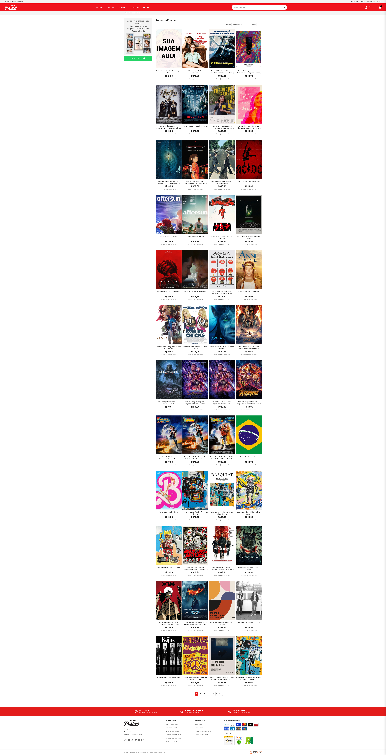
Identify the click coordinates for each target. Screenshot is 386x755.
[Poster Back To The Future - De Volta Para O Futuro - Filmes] (169, 434)
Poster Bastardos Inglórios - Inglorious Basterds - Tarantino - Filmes (195, 568)
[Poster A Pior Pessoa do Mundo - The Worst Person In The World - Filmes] (222, 104)
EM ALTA (99, 7)
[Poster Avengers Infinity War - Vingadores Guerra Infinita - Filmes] (249, 379)
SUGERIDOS (134, 7)
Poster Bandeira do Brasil (248, 457)
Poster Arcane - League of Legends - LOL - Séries (168, 348)
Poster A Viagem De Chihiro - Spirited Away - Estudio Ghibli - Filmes (168, 182)
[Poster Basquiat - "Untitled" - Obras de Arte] (195, 490)
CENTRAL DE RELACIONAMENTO (15, 1)
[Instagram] (125, 740)
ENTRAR (379, 1)
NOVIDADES (146, 7)
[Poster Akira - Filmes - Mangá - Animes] (222, 214)
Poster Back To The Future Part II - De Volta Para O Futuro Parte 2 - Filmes (222, 458)
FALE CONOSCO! (137, 58)
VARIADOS (122, 7)
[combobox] (259, 7)
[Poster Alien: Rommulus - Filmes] (169, 269)
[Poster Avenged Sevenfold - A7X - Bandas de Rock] (169, 379)
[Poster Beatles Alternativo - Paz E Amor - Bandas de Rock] (195, 655)
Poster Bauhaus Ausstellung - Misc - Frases (222, 623)
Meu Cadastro (199, 724)
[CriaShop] (256, 752)
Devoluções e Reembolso (173, 738)
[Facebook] (129, 740)
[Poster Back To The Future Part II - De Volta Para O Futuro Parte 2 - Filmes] (222, 434)
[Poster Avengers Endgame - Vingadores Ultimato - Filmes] (195, 379)
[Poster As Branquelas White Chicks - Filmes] (195, 324)
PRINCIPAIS (110, 7)
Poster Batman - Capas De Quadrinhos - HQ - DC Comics (168, 623)
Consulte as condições (192, 712)
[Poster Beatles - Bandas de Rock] (249, 600)
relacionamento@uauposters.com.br (140, 732)
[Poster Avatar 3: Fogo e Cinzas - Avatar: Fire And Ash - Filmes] (249, 324)
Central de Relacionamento (203, 731)
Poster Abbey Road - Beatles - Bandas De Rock (222, 182)
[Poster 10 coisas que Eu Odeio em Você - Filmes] (195, 48)
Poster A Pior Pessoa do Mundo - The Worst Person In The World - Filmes (222, 127)
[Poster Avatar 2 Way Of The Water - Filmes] (222, 324)
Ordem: (228, 24)
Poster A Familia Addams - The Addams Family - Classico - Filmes (169, 127)
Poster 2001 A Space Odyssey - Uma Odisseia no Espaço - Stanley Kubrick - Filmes (222, 72)
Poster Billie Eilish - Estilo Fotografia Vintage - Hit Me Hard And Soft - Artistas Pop (222, 679)
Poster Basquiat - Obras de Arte (169, 567)
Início (126, 13)
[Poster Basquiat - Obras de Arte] (169, 545)
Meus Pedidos (199, 728)
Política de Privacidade (201, 734)
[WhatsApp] (142, 740)
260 (213, 694)
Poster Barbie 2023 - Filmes (168, 512)
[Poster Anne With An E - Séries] (249, 269)
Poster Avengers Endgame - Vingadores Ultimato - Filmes (195, 403)
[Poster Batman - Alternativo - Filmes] (249, 545)
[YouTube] (139, 740)
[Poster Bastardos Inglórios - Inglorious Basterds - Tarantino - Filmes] (195, 545)
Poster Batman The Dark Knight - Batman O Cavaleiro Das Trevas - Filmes (195, 623)
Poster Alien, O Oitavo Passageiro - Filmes (249, 237)
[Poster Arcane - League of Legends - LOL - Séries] (169, 324)
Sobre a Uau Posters (172, 724)
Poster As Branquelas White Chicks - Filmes (195, 348)
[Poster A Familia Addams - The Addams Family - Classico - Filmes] (169, 104)
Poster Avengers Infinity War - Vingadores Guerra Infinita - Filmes (249, 403)
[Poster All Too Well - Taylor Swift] (195, 269)
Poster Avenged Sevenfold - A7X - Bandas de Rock (169, 403)
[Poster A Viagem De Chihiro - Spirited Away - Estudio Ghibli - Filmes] (169, 159)
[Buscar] (284, 7)
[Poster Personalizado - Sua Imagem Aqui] (169, 48)
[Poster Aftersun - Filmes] (169, 214)
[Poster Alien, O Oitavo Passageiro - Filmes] (249, 214)
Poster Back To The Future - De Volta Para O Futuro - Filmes (169, 458)
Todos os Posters (134, 13)
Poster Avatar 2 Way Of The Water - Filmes (222, 348)
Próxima (219, 694)
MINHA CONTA (371, 1)
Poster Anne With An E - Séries (248, 292)
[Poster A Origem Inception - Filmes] (195, 104)
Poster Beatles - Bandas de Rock (249, 622)
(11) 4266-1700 (131, 729)
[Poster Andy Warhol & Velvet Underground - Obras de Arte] (222, 269)
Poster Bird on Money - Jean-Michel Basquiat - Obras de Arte (248, 679)
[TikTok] (132, 740)
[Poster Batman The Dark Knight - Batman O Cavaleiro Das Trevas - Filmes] (195, 600)
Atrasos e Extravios (171, 741)
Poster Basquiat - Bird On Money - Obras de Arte (222, 513)
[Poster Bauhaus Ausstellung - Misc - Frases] (222, 600)
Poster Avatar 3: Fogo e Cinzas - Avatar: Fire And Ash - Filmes (249, 348)
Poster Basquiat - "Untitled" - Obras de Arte (195, 513)
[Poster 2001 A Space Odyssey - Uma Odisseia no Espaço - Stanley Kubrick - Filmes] (222, 48)
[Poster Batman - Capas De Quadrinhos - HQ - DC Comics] (169, 600)
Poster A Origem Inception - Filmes (195, 126)
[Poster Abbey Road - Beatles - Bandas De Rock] (222, 159)
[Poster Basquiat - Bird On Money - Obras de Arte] (222, 490)
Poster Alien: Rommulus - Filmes (168, 292)
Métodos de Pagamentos (173, 734)
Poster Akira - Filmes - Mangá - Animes (222, 237)
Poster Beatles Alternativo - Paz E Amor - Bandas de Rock (195, 679)
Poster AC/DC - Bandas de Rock (249, 181)
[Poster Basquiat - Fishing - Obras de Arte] (249, 490)
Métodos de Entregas (172, 731)
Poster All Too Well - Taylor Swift (195, 292)
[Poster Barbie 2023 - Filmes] (169, 490)
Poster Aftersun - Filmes (168, 236)
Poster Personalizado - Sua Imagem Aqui (168, 72)
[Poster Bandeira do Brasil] (249, 434)
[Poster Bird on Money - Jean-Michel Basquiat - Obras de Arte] (249, 655)
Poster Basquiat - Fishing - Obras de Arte (248, 513)
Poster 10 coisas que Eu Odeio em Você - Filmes (195, 72)
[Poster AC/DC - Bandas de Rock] (249, 159)
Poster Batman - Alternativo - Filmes (248, 568)
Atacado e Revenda (171, 728)
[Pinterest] (135, 740)
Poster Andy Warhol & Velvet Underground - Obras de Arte (222, 293)
